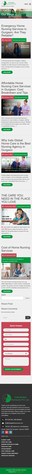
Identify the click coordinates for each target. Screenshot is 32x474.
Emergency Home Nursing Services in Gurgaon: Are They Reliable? (14, 30)
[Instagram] (10, 432)
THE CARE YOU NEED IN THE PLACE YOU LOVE (15, 198)
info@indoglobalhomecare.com (14, 423)
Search (3, 295)
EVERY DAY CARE (6, 442)
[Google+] (7, 432)
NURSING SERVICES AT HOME (9, 444)
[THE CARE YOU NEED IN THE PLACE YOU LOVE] (16, 216)
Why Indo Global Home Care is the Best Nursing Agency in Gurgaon (16, 145)
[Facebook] (3, 432)
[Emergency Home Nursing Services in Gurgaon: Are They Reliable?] (16, 50)
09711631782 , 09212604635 (13, 419)
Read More (6, 72)
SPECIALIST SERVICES (8, 455)
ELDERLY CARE (5, 440)
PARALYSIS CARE (6, 446)
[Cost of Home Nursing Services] (16, 271)
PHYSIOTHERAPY (6, 449)
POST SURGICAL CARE (7, 451)
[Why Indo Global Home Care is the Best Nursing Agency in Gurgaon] (16, 164)
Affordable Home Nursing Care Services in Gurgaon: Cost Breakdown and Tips (16, 87)
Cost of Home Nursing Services (15, 248)
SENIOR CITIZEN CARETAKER (9, 453)
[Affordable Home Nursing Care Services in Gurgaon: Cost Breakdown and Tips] (16, 107)
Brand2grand (19, 472)
